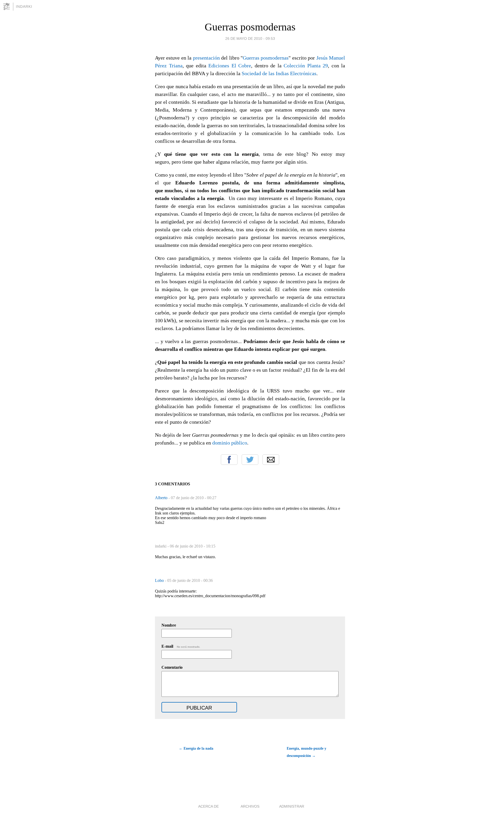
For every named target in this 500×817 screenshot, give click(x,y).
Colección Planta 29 (306, 65)
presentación (206, 58)
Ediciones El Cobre (229, 65)
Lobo (160, 580)
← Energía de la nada (196, 748)
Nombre (168, 625)
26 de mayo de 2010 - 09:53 (250, 38)
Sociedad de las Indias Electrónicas (279, 73)
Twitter (250, 459)
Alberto (161, 498)
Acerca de (208, 806)
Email (270, 459)
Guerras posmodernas (250, 27)
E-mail (180, 646)
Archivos (250, 806)
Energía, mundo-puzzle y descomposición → (306, 752)
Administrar (291, 806)
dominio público (229, 443)
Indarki (24, 6)
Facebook (229, 459)
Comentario (172, 667)
